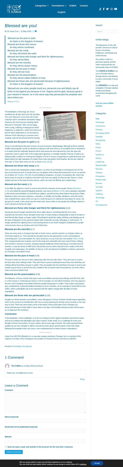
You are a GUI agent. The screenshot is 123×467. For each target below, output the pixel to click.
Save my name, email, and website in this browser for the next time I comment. (40, 447)
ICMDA (72, 5)
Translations (57, 5)
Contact (84, 5)
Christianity (17, 346)
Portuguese (100, 176)
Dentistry (99, 129)
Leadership (100, 162)
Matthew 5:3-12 (13, 102)
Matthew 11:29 (58, 191)
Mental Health (101, 165)
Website (8, 437)
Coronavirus (100, 126)
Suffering (99, 194)
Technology (100, 198)
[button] (48, 5)
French (98, 151)
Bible (97, 119)
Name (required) (11, 417)
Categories (40, 5)
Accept (97, 463)
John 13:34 (78, 239)
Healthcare (100, 155)
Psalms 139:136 (24, 175)
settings (83, 464)
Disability (99, 137)
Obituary (99, 172)
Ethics (98, 144)
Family (98, 147)
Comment (9, 390)
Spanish (99, 190)
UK (97, 201)
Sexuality (99, 187)
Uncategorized (101, 205)
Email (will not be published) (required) (21, 427)
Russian (99, 183)
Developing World (102, 133)
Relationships (101, 180)
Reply (82, 379)
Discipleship (27, 346)
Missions (99, 169)
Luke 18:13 (47, 162)
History (98, 158)
